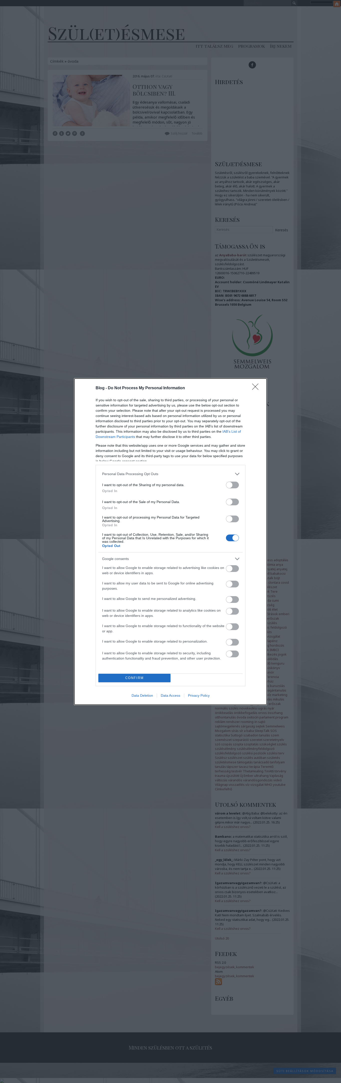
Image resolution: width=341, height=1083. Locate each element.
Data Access (170, 695)
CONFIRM (134, 678)
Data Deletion (142, 695)
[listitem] (170, 474)
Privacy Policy (199, 695)
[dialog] (170, 542)
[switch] (232, 485)
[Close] (257, 388)
